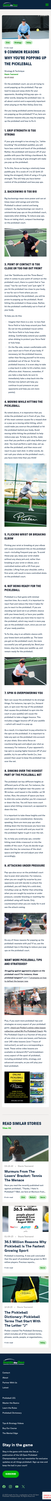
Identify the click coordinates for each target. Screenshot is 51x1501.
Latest (5, 1387)
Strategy (17, 43)
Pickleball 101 (8, 1398)
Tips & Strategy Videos (13, 1423)
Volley (28, 43)
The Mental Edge (10, 1433)
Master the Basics (10, 1403)
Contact (6, 1373)
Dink (8, 43)
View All (6, 1128)
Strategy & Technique (14, 71)
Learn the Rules (9, 1408)
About (5, 1377)
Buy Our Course (9, 1428)
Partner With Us (9, 1382)
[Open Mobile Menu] (47, 5)
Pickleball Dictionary (12, 1413)
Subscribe (10, 1474)
